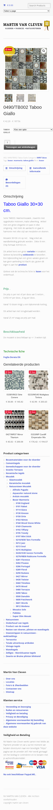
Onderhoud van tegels (17, 623)
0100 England (22, 503)
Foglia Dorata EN (11, 357)
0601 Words (22, 603)
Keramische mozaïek (19, 483)
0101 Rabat (21, 506)
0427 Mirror (22, 576)
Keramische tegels (15, 473)
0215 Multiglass (24, 549)
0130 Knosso (22, 513)
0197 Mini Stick (23, 536)
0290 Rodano (22, 573)
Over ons (10, 678)
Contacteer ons (13, 688)
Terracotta (11, 639)
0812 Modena (22, 606)
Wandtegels (12, 649)
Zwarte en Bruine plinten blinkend (23, 656)
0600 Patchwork (24, 599)
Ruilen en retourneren (17, 710)
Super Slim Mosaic (22, 616)
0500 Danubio (23, 596)
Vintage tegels (13, 646)
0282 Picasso (22, 563)
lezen (38, 271)
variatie (31, 251)
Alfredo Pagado (20, 489)
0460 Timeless (23, 583)
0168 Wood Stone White (28, 523)
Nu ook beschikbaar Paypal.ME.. (19, 774)
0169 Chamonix (24, 526)
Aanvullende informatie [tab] (38, 170)
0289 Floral (21, 569)
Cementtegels (13, 463)
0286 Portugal (23, 566)
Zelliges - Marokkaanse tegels (21, 652)
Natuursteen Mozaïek (20, 486)
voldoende (28, 254)
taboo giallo (28, 160)
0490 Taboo (42, 157)
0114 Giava (21, 509)
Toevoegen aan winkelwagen (20, 147)
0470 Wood (21, 586)
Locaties (10, 681)
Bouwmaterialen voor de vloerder (23, 459)
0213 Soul (21, 546)
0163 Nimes (22, 519)
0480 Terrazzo (23, 589)
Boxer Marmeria (21, 499)
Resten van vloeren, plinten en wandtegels (27, 629)
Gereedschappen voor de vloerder (23, 466)
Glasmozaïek (15, 479)
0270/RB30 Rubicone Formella (31, 556)
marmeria (18, 160)
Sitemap (10, 691)
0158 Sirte (21, 516)
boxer (10, 160)
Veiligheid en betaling (17, 713)
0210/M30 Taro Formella (28, 539)
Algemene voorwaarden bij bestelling (25, 720)
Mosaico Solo (19, 609)
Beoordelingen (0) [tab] (13, 184)
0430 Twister (22, 579)
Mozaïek (10, 476)
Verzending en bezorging (18, 706)
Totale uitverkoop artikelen (20, 643)
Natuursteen (12, 619)
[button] (43, 51)
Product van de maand (17, 626)
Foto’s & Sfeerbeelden (17, 685)
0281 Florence (23, 559)
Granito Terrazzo (14, 469)
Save (9, 49)
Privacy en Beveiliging (17, 716)
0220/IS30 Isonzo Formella (29, 553)
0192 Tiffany (22, 529)
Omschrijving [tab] (15, 168)
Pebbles (17, 613)
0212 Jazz (20, 543)
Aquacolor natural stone (25, 493)
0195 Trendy (22, 533)
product (23, 264)
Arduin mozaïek (21, 496)
